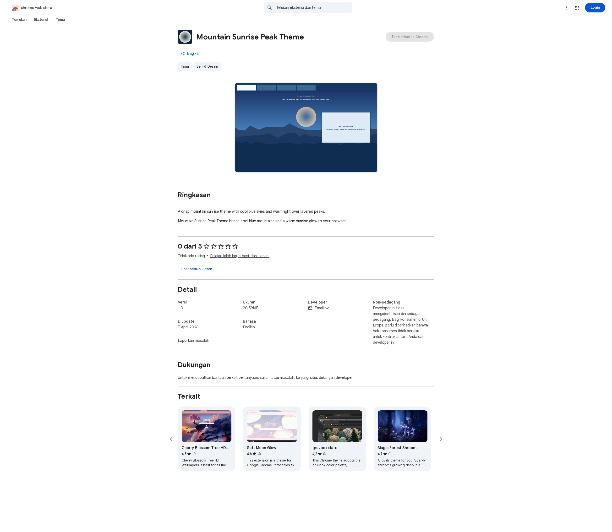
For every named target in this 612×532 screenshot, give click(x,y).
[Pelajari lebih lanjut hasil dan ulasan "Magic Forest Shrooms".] (390, 454)
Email (319, 308)
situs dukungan (322, 377)
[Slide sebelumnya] (171, 439)
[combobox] (314, 8)
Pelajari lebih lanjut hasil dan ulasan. (239, 256)
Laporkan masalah (193, 340)
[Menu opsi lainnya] (567, 7)
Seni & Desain (207, 66)
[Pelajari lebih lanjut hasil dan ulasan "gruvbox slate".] (324, 454)
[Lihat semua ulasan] (196, 269)
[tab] (19, 19)
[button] (577, 8)
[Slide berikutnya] (441, 439)
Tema (185, 66)
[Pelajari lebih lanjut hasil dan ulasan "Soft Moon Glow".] (259, 454)
